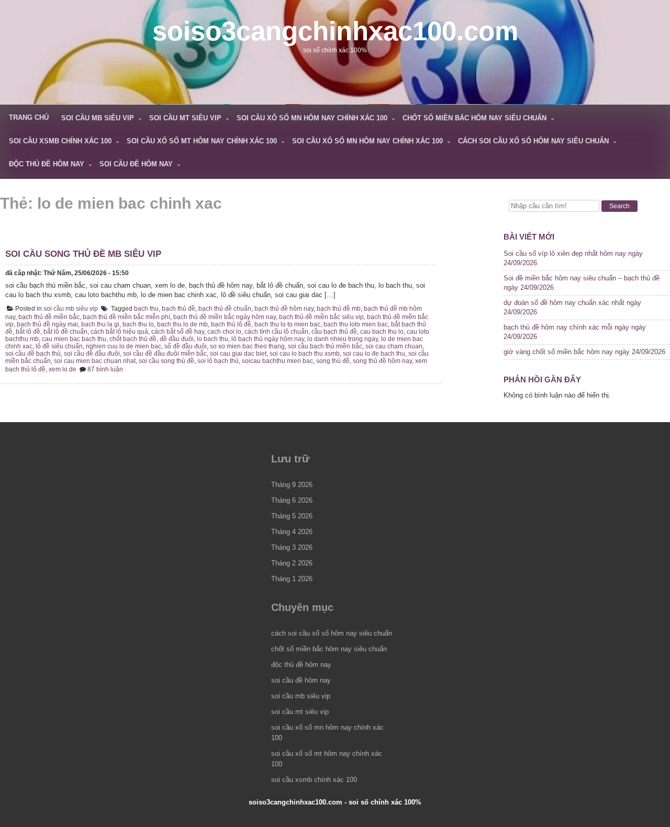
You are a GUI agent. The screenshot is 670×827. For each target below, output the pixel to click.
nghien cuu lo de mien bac (123, 346)
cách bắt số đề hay (177, 331)
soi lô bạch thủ (218, 361)
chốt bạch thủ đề (133, 339)
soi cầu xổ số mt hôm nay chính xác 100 (202, 141)
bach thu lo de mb (182, 324)
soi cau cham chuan (393, 346)
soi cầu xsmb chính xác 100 (60, 141)
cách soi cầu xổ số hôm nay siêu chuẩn (533, 141)
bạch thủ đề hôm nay (284, 308)
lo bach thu (212, 339)
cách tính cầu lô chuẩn (276, 331)
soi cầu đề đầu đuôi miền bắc (165, 353)
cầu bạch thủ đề (334, 331)
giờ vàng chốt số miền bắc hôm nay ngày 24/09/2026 (584, 352)
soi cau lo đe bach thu (374, 353)
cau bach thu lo (382, 331)
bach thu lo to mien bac (287, 324)
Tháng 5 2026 (291, 516)
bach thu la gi (100, 324)
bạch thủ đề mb (339, 308)
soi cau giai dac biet (238, 353)
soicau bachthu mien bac (277, 361)
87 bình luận (105, 369)
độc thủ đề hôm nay (46, 164)
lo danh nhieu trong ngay (342, 339)
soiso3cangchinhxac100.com (335, 31)
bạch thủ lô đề (231, 324)
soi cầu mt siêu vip (185, 118)
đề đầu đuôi (177, 339)
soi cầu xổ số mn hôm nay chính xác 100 (312, 118)
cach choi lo (224, 331)
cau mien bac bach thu (74, 339)
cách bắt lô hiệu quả (119, 331)
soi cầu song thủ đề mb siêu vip (83, 254)
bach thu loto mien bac (355, 324)
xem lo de (62, 369)
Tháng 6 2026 (291, 500)
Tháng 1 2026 (291, 579)
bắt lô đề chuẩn (65, 331)
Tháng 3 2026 (291, 547)
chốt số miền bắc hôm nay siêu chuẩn (474, 118)
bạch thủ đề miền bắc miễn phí (126, 317)
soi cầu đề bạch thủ (33, 353)
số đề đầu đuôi (185, 346)
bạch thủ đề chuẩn (224, 308)
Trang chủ (29, 117)
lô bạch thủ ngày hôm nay (267, 339)
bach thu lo (138, 324)
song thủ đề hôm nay (382, 361)
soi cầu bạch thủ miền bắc (325, 346)
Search (619, 206)
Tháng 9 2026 (291, 485)
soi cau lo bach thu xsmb (305, 353)
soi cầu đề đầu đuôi (92, 353)
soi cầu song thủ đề (166, 361)
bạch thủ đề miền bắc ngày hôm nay (224, 317)
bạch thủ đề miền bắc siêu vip (321, 317)
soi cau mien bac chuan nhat (95, 361)
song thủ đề (333, 361)
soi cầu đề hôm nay (136, 164)
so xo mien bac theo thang (247, 346)
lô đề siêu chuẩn (59, 346)
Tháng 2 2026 (291, 563)
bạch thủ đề (178, 308)
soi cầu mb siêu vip (97, 118)
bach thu (146, 308)
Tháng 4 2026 (291, 532)
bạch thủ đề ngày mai (47, 324)
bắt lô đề (28, 331)
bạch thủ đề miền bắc (49, 317)
